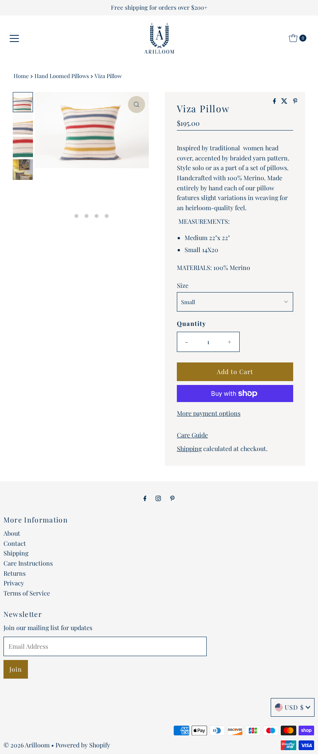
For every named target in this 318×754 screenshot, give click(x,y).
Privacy (13, 583)
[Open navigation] (14, 38)
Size (182, 285)
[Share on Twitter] (285, 101)
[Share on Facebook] (275, 101)
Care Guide (192, 435)
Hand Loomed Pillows (62, 76)
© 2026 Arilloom (26, 745)
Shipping (189, 448)
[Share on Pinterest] (295, 101)
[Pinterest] (172, 498)
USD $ (294, 707)
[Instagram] (158, 498)
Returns (14, 573)
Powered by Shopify (82, 745)
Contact (14, 543)
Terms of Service (26, 593)
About (11, 533)
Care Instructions (28, 563)
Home (21, 76)
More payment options (208, 413)
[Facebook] (145, 498)
